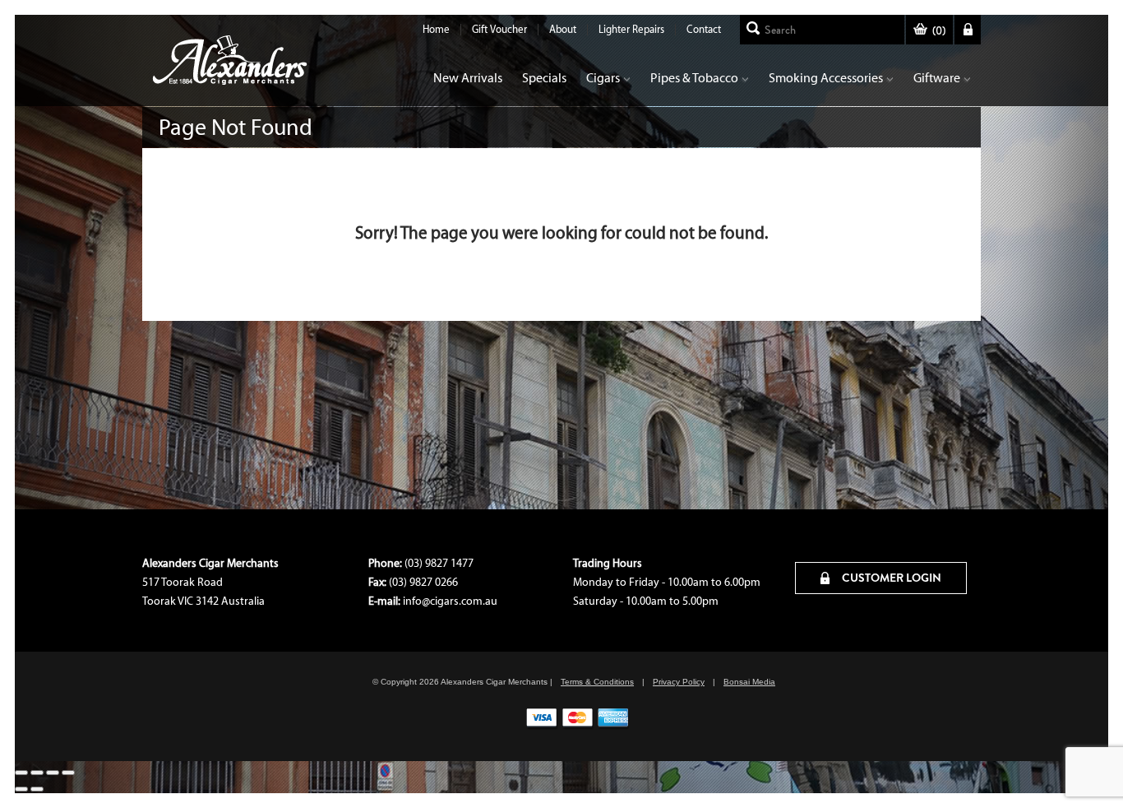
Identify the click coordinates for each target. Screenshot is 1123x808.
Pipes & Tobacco (694, 78)
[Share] (52, 772)
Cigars (603, 78)
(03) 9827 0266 (423, 582)
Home (436, 29)
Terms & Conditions (597, 681)
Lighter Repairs (631, 29)
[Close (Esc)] (68, 772)
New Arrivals (467, 78)
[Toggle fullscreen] (37, 772)
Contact (703, 29)
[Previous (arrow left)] (21, 789)
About (562, 29)
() (938, 31)
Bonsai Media (749, 681)
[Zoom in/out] (21, 772)
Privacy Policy (679, 681)
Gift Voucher (499, 29)
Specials (544, 78)
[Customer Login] (967, 29)
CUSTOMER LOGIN (890, 577)
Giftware (936, 78)
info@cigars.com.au (450, 601)
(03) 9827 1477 (439, 563)
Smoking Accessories (826, 78)
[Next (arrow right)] (37, 789)
